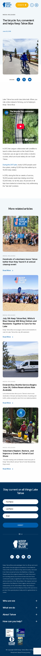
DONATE (21, 5)
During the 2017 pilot (10, 165)
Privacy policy (25, 652)
